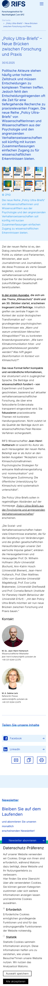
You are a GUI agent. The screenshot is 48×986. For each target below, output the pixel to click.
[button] (28, 760)
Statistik (11, 937)
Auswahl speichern (17, 973)
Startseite (6, 20)
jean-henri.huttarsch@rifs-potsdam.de (19, 656)
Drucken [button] (41, 760)
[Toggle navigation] (41, 4)
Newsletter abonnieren (22, 840)
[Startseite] (13, 4)
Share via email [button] (16, 760)
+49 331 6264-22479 (11, 702)
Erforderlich (14, 909)
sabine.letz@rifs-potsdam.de (15, 699)
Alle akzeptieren (15, 981)
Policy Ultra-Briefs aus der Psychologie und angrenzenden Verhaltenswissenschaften (23, 509)
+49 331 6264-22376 (11, 659)
